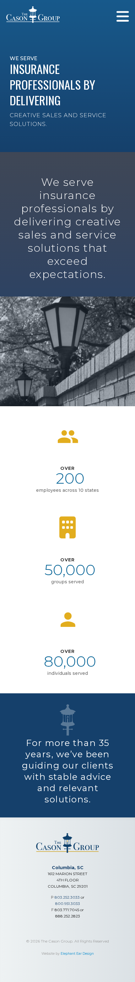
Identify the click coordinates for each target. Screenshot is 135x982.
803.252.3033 (67, 897)
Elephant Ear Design (77, 954)
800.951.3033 (67, 903)
